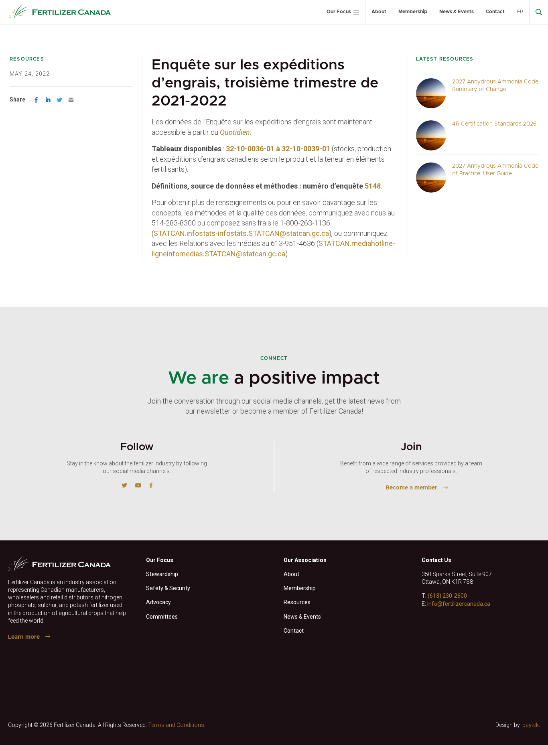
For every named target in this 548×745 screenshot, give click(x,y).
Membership (412, 11)
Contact (495, 11)
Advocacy (158, 602)
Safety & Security (168, 588)
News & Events (456, 11)
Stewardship (162, 574)
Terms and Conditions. (176, 725)
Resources (297, 602)
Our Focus (339, 11)
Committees (162, 616)
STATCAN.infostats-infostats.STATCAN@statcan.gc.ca (241, 233)
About (378, 11)
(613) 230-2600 (447, 596)
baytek (530, 725)
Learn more (24, 637)
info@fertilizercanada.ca (458, 604)
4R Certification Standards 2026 (494, 124)
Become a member (411, 488)
